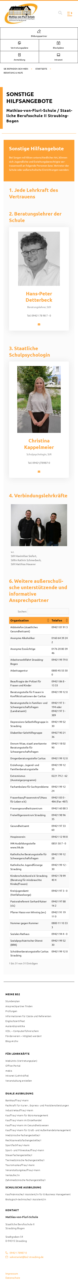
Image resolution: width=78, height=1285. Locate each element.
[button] (60, 13)
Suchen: (22, 611)
